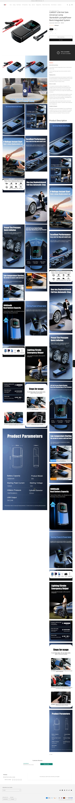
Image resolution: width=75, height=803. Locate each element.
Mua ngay (61, 39)
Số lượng (50, 31)
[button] (67, 5)
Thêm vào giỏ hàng (60, 37)
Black (51, 29)
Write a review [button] (46, 764)
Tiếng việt (12, 799)
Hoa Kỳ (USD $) (5, 799)
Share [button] (51, 754)
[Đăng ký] (20, 790)
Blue (55, 29)
